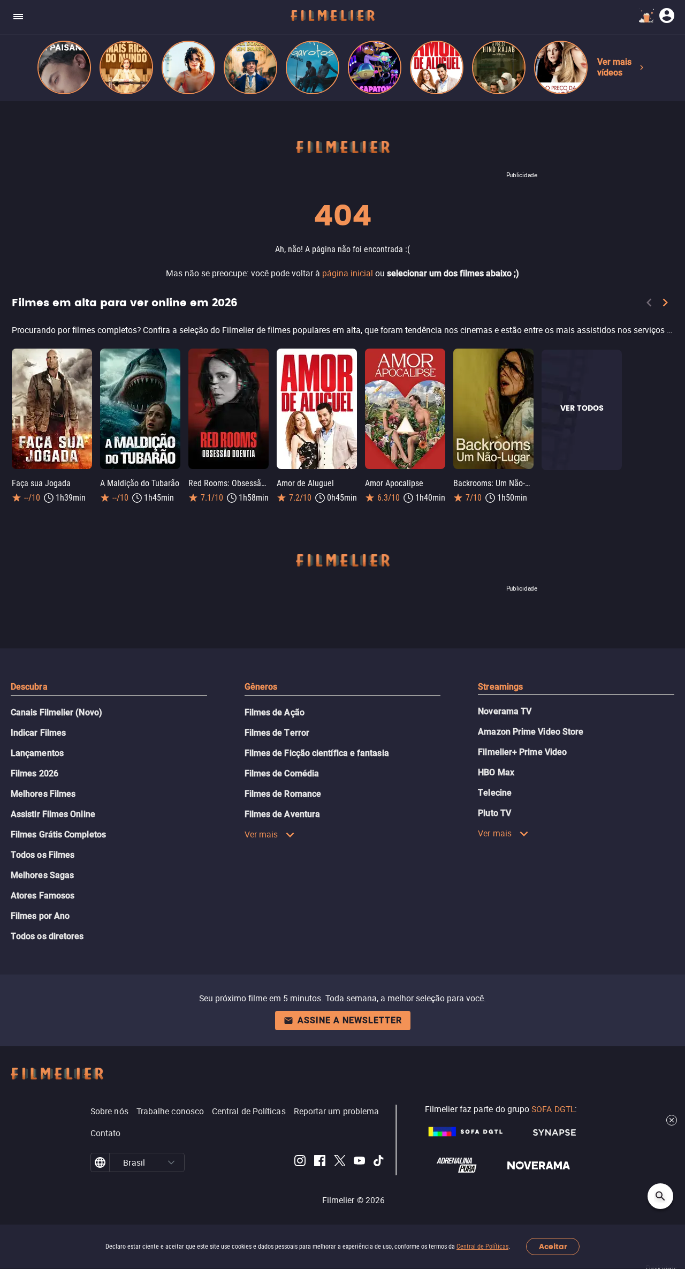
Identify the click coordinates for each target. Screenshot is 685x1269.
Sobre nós (109, 1111)
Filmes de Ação (275, 712)
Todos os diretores (47, 936)
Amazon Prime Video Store (530, 732)
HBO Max (496, 772)
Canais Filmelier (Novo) (56, 712)
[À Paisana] (64, 67)
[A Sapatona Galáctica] (374, 67)
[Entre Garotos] (312, 67)
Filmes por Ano (40, 916)
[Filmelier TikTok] (379, 1162)
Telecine (495, 793)
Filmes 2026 (34, 773)
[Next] (665, 305)
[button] (171, 1162)
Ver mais (261, 834)
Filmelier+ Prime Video (522, 752)
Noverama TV (504, 711)
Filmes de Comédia (282, 773)
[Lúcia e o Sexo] (188, 67)
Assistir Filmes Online (53, 814)
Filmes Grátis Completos (58, 834)
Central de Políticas (482, 1246)
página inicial (347, 273)
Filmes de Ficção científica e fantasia (317, 753)
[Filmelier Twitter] (339, 1162)
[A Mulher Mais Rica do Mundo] (126, 67)
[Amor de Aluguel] (436, 67)
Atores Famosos (42, 895)
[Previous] (649, 305)
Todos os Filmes (42, 855)
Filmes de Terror (277, 733)
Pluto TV (494, 813)
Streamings (500, 687)
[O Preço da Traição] (561, 67)
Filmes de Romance (283, 794)
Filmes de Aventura (282, 814)
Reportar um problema (336, 1111)
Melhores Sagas (42, 875)
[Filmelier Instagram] (300, 1162)
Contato (105, 1133)
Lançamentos (37, 753)
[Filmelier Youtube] (359, 1162)
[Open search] (660, 1196)
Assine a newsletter (350, 1020)
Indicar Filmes (38, 733)
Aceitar (553, 1247)
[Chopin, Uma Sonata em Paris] (250, 67)
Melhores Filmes (43, 794)
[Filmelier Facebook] (319, 1162)
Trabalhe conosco (170, 1111)
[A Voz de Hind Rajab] (499, 67)
